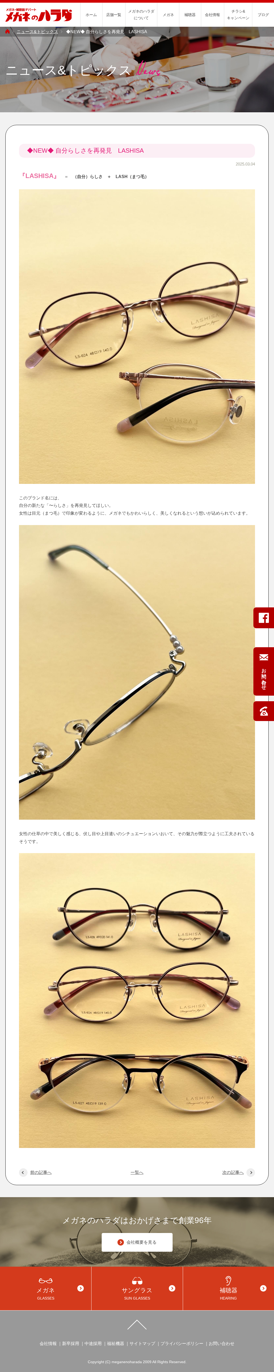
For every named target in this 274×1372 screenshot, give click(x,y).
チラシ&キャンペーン (238, 14)
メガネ (168, 15)
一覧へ (137, 1172)
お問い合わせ (221, 1343)
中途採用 (93, 1343)
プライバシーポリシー (182, 1343)
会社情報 (212, 15)
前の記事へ (41, 1172)
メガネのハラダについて (141, 14)
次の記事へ (233, 1172)
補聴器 (190, 15)
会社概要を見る (142, 1242)
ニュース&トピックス (37, 31)
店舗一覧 (113, 15)
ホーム (91, 15)
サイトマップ (142, 1343)
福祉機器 (115, 1343)
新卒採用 (70, 1343)
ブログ (263, 15)
